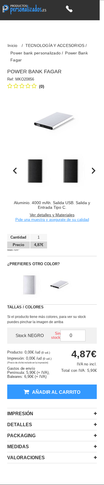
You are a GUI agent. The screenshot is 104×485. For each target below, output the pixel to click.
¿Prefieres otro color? (33, 264)
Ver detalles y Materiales (52, 215)
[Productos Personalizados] (24, 9)
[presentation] (15, 170)
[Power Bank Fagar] (35, 170)
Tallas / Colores (25, 307)
